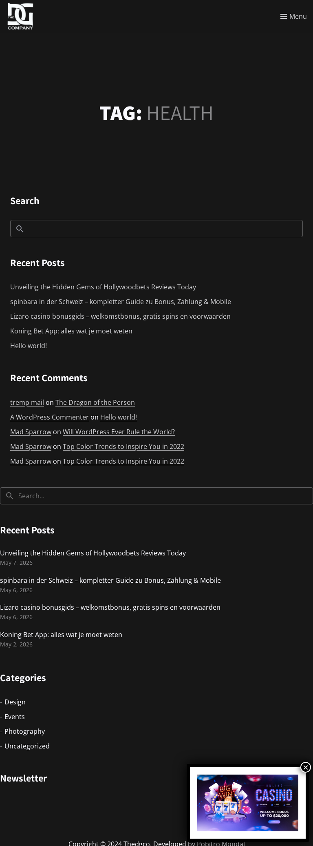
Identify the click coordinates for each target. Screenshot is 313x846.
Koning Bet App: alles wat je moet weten (71, 330)
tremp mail (27, 402)
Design (15, 701)
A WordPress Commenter (49, 417)
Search (25, 200)
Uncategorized (27, 746)
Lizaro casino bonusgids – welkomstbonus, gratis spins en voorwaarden (120, 316)
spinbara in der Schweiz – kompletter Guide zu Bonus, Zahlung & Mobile (120, 301)
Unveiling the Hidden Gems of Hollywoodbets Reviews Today (103, 286)
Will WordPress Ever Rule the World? (119, 431)
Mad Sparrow (30, 431)
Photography (24, 731)
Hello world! (28, 345)
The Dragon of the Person (95, 402)
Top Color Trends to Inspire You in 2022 (123, 446)
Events (14, 716)
